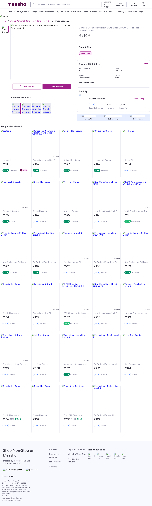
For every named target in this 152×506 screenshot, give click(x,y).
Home (4, 21)
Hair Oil (46, 21)
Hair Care (36, 21)
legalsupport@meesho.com (12, 498)
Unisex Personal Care (20, 21)
